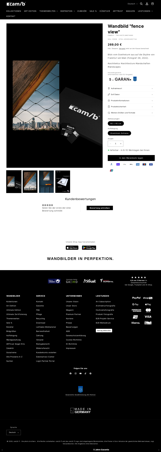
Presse (69, 323)
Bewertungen (72, 327)
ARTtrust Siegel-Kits (15, 344)
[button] (48, 11)
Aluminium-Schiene (119, 133)
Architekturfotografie (105, 306)
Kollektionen (11, 301)
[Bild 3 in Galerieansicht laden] (46, 181)
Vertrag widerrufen (104, 330)
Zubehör (10, 348)
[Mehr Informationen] (80, 410)
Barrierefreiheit (43, 331)
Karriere (69, 318)
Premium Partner (73, 314)
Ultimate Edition (13, 310)
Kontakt (39, 301)
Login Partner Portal (45, 361)
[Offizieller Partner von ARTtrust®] (89, 281)
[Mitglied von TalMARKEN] (54, 281)
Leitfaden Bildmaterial (46, 327)
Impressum (71, 348)
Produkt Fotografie (104, 314)
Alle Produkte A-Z (14, 357)
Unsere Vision (72, 301)
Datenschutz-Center (45, 357)
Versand (122, 48)
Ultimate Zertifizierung (16, 314)
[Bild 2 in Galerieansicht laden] (30, 181)
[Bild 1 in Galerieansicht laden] (13, 181)
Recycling (40, 318)
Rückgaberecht (43, 344)
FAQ (38, 310)
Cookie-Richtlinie (74, 340)
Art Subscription (103, 301)
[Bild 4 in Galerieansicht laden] (62, 181)
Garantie (40, 306)
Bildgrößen (11, 331)
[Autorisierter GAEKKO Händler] (71, 281)
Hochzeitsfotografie (105, 310)
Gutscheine (11, 352)
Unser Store (71, 306)
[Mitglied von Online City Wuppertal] (106, 281)
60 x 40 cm (115, 123)
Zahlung (39, 335)
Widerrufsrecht (43, 348)
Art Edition (11, 306)
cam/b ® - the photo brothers (25, 441)
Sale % (9, 323)
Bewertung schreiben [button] (100, 208)
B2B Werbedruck (103, 323)
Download (40, 323)
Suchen (9, 361)
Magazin (70, 310)
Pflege (39, 314)
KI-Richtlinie (71, 344)
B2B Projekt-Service (105, 318)
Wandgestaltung (13, 340)
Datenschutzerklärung (76, 335)
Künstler (10, 327)
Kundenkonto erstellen (46, 352)
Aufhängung (11, 335)
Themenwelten (12, 318)
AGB (68, 331)
